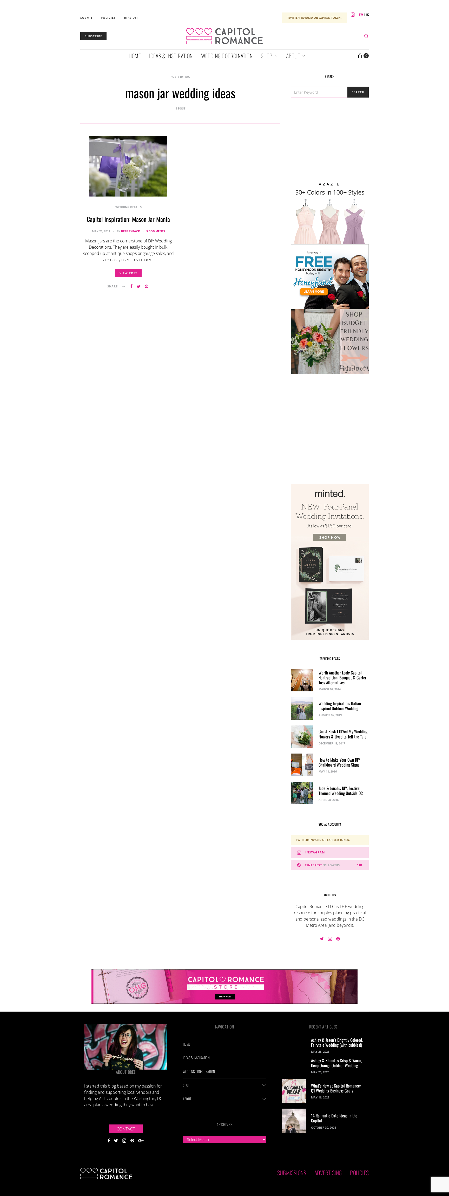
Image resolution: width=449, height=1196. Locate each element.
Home (135, 56)
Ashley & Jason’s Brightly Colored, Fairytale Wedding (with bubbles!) (337, 1042)
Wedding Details (128, 207)
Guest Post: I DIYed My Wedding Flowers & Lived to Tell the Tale (343, 734)
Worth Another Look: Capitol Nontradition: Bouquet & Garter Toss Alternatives (342, 678)
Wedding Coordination (227, 56)
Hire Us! (131, 18)
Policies (108, 18)
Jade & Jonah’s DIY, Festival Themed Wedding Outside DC (341, 790)
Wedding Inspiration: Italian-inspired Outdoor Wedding (340, 705)
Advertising (328, 1172)
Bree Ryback (130, 231)
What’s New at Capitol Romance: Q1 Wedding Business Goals (336, 1088)
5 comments (155, 231)
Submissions (291, 1172)
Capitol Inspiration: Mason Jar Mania (128, 219)
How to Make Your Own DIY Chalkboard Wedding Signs (339, 762)
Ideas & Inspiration (171, 56)
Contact (126, 1129)
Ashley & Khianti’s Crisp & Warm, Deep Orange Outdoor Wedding (336, 1063)
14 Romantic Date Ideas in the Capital (334, 1118)
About (293, 56)
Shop (267, 56)
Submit (86, 18)
